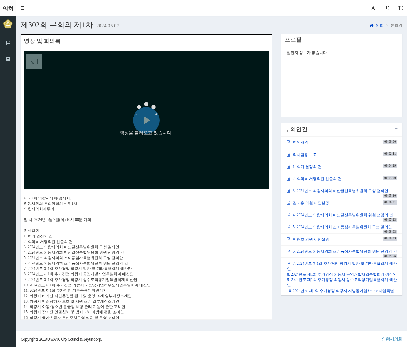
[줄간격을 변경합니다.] (400, 8)
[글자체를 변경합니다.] (373, 8)
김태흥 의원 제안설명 (344, 203)
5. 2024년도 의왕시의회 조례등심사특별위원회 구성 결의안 (344, 229)
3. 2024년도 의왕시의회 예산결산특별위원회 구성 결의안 (344, 193)
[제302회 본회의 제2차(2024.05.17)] (8, 43)
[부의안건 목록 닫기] (396, 129)
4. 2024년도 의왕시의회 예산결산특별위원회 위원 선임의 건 (344, 217)
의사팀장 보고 (344, 154)
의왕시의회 (392, 339)
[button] (22, 8)
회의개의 (344, 142)
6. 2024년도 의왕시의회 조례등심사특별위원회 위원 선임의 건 (344, 253)
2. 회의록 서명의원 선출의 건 (344, 179)
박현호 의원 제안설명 (344, 239)
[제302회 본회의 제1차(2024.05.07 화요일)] (8, 58)
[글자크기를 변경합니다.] (386, 8)
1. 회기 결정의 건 (344, 166)
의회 (379, 25)
